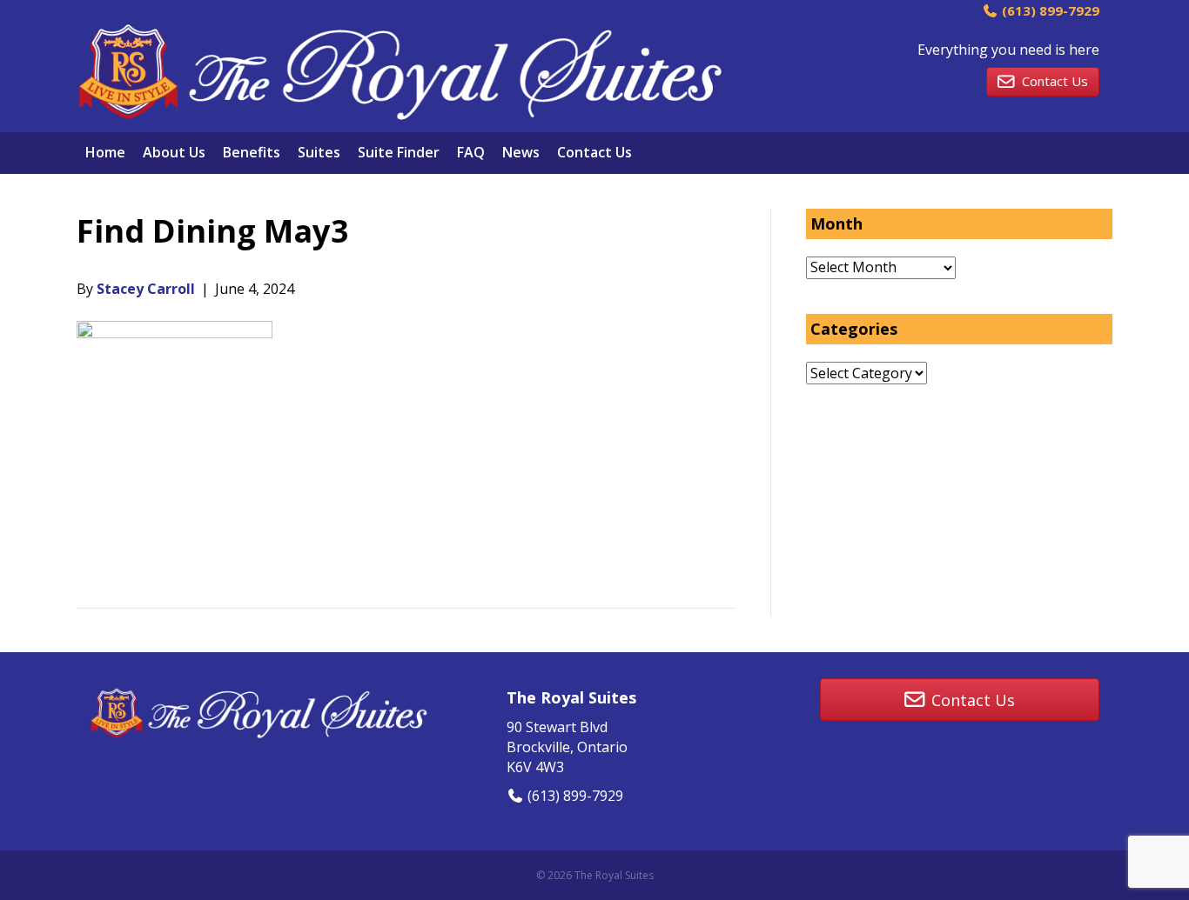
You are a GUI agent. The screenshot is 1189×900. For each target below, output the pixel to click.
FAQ (471, 152)
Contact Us (594, 152)
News (521, 152)
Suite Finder (399, 152)
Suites (319, 152)
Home (105, 152)
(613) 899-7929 (1048, 10)
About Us (174, 152)
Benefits (251, 152)
